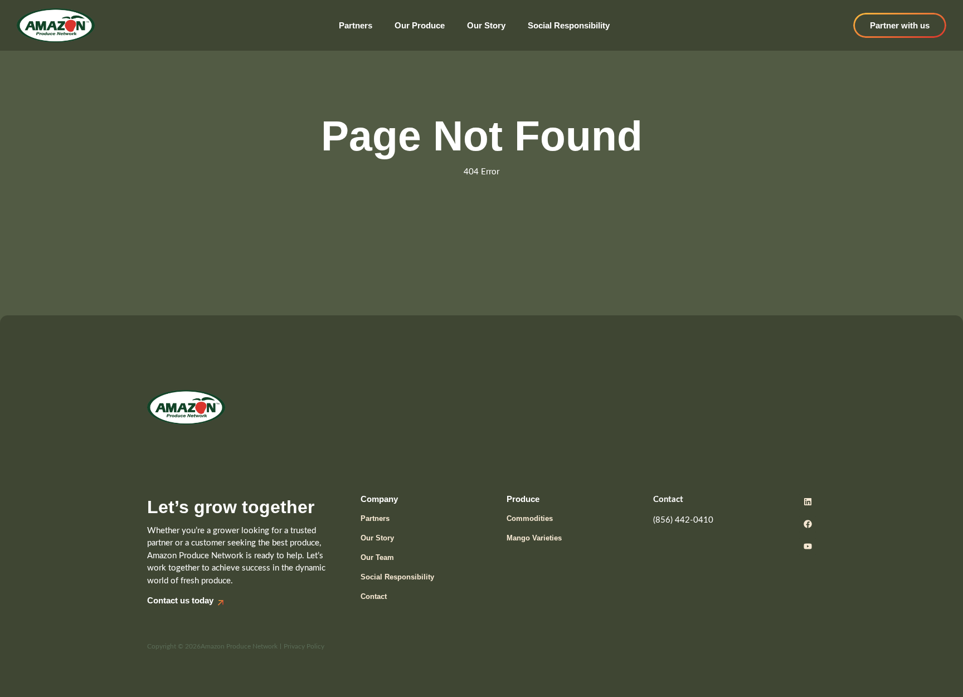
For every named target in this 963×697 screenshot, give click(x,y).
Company (379, 499)
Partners (355, 25)
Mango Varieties (534, 538)
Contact (374, 596)
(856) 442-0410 (683, 520)
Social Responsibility (569, 25)
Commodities (530, 518)
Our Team (377, 557)
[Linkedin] (807, 502)
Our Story (486, 25)
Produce (523, 499)
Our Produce (420, 25)
